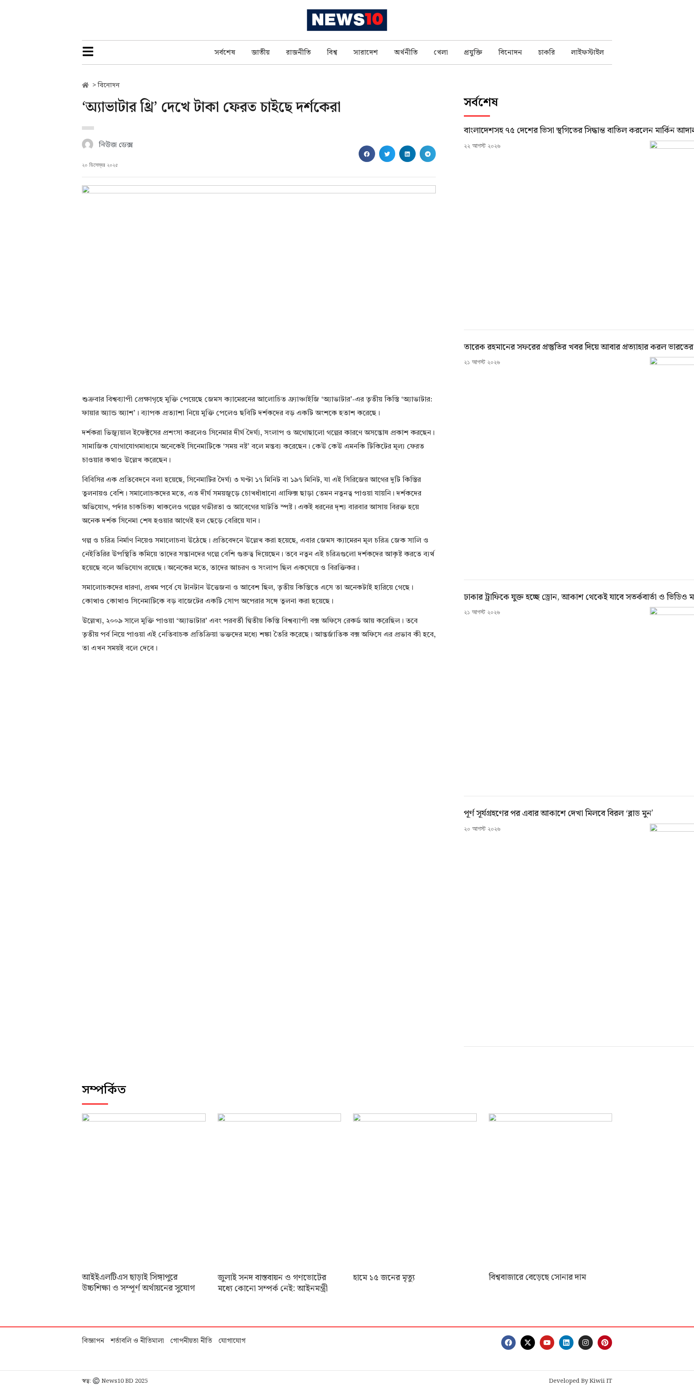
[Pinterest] (605, 1342)
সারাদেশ (365, 52)
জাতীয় (260, 52)
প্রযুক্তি (473, 52)
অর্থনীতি (406, 52)
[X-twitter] (527, 1342)
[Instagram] (585, 1342)
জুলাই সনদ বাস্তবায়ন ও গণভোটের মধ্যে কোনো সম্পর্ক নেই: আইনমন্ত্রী (273, 1283)
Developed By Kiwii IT (580, 1381)
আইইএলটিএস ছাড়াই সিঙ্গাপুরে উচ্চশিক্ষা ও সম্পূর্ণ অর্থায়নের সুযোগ (138, 1283)
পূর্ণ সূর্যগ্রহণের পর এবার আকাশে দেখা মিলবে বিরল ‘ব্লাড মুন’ (558, 813)
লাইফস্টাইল (587, 52)
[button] (367, 154)
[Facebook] (508, 1342)
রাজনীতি (298, 52)
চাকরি (546, 52)
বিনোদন (510, 52)
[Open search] (608, 20)
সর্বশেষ (224, 52)
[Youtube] (547, 1342)
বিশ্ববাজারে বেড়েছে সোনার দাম (537, 1277)
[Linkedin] (566, 1342)
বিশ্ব (332, 52)
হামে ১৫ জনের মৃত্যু (384, 1278)
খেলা (441, 52)
